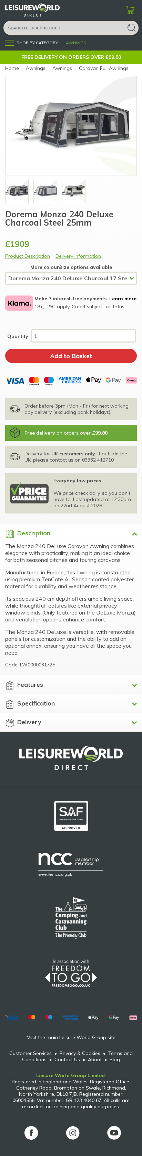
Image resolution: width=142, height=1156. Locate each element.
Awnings (76, 42)
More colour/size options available (71, 267)
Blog (115, 1059)
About (95, 1059)
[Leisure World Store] (41, 10)
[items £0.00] (130, 10)
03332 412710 (98, 460)
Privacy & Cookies (80, 1053)
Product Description (27, 256)
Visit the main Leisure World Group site (71, 1037)
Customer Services (30, 1053)
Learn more (122, 298)
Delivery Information (78, 256)
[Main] (45, 191)
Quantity (17, 336)
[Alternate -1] (17, 191)
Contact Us (67, 1059)
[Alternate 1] (73, 191)
